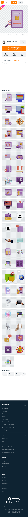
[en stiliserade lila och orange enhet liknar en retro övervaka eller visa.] (8, 310)
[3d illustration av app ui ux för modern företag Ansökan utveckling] (8, 262)
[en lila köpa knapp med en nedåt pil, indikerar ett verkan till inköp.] (8, 227)
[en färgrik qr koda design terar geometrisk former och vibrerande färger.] (8, 440)
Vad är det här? (16, 60)
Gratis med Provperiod (14, 48)
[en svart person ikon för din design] (8, 345)
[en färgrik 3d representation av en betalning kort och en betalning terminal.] (8, 482)
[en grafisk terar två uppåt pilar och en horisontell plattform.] (8, 250)
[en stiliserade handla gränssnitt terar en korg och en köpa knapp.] (8, 167)
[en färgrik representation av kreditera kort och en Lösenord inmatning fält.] (8, 333)
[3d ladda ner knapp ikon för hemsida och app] (6, 469)
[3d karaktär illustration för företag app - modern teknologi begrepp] (8, 416)
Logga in (21, 2)
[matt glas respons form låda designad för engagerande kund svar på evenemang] (8, 393)
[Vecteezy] (2, 2)
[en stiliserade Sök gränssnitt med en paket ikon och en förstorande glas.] (8, 96)
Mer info (5, 62)
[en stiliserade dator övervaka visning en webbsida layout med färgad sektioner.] (8, 108)
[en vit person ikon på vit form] (8, 357)
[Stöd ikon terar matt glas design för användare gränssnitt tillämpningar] (8, 494)
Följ (23, 43)
